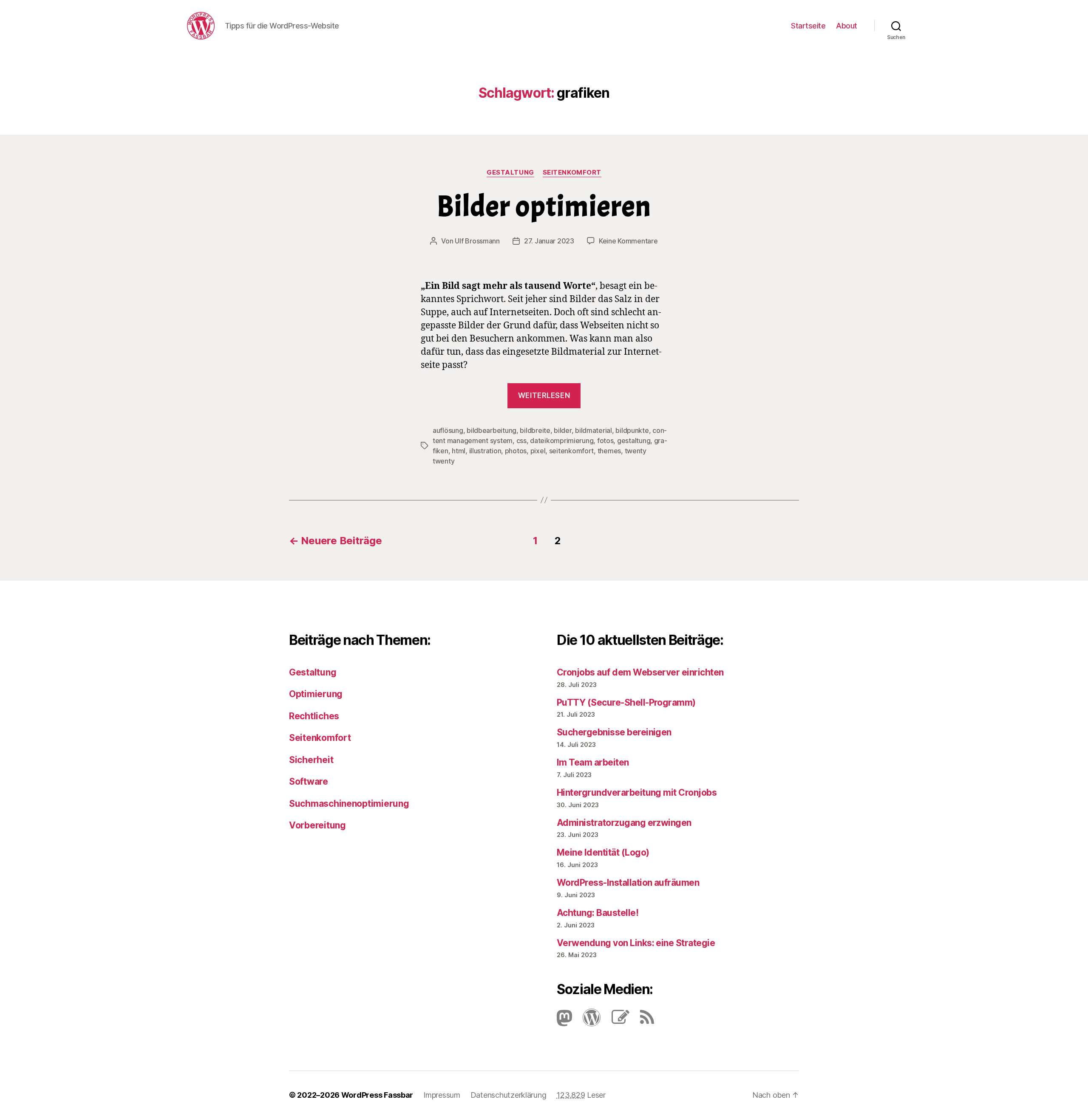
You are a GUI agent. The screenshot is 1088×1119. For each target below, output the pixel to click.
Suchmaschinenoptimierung (349, 803)
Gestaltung (510, 172)
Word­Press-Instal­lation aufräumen (628, 882)
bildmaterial (593, 430)
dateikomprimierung (561, 440)
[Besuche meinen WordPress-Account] (587, 1020)
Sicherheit (311, 759)
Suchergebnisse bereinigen (614, 732)
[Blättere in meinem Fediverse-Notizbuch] (616, 1020)
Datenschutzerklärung (508, 1095)
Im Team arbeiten (593, 762)
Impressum (441, 1095)
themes (609, 450)
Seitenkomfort (572, 172)
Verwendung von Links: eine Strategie (636, 943)
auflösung (448, 430)
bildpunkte (632, 430)
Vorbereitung (317, 825)
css (521, 440)
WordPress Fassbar (377, 1095)
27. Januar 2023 (549, 241)
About (846, 25)
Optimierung (316, 694)
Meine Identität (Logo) (603, 852)
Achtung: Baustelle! (597, 912)
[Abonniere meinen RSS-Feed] (643, 1020)
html (458, 450)
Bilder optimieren (544, 206)
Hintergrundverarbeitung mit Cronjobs (637, 792)
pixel (538, 450)
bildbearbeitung (491, 430)
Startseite (808, 25)
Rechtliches (314, 716)
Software (308, 781)
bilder (562, 430)
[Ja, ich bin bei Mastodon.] (564, 1020)
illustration (485, 450)
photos (516, 450)
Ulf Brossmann (477, 241)
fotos (605, 440)
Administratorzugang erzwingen (624, 822)
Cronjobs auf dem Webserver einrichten (640, 672)
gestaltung (633, 440)
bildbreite (535, 430)
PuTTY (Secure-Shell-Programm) (626, 702)
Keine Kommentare (628, 241)
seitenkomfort (571, 450)
